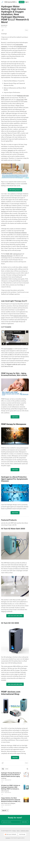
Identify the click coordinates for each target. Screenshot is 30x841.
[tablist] (5, 768)
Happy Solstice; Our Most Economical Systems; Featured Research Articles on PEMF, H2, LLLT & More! (10, 799)
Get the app (22, 834)
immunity (10, 150)
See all (4, 810)
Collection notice (25, 830)
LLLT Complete (8, 349)
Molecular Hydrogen (6, 256)
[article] (15, 777)
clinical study (20, 100)
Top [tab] (3, 768)
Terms (18, 830)
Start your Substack (11, 834)
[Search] (27, 768)
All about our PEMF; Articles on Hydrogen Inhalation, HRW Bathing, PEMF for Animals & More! (10, 787)
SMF (11, 254)
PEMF (7, 254)
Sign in (27, 2)
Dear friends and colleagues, (8, 803)
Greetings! (3, 778)
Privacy (14, 830)
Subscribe (21, 2)
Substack (8, 838)
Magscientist (4, 25)
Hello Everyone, (5, 791)
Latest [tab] (6, 768)
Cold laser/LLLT (17, 254)
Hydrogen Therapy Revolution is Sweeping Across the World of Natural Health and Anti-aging (11, 774)
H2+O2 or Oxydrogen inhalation (18, 233)
